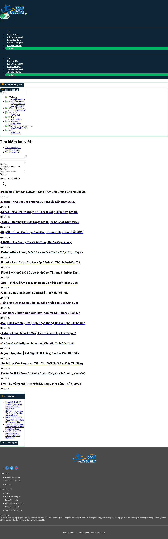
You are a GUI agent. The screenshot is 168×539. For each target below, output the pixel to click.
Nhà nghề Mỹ (16, 119)
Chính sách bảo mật (12, 481)
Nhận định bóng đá (12, 507)
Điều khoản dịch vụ (12, 477)
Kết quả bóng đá (11, 500)
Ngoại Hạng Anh (18, 99)
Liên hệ (8, 484)
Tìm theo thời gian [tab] (13, 148)
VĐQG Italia (15, 133)
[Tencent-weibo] (7, 468)
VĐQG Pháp (16, 124)
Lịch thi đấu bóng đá (12, 497)
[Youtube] (16, 468)
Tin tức (7, 493)
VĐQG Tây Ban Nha (19, 128)
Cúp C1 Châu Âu (17, 106)
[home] (16, 14)
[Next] (6, 187)
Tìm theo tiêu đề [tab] (12, 152)
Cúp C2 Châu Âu (18, 103)
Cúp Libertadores (18, 110)
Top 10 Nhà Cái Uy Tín (13, 510)
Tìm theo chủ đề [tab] (12, 150)
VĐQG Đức (15, 115)
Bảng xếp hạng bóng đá (14, 503)
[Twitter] (11, 468)
